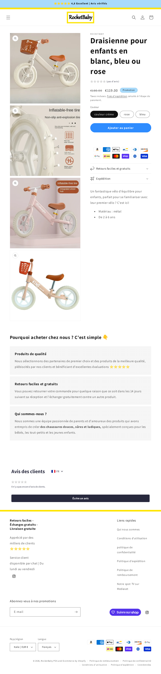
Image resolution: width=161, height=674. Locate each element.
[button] (8, 17)
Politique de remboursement (127, 572)
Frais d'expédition (117, 96)
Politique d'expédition (131, 561)
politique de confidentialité (126, 550)
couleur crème (104, 114)
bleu (143, 114)
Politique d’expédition (122, 664)
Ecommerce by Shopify (74, 660)
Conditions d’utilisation (94, 664)
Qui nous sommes (128, 529)
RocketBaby (47, 660)
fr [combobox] (57, 471)
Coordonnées (144, 664)
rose (127, 114)
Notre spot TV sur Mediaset (128, 586)
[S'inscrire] (76, 612)
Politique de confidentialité (137, 660)
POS (55, 660)
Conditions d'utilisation (132, 538)
